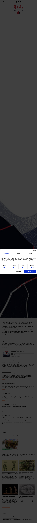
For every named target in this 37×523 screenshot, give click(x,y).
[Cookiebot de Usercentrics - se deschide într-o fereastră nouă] (31, 250)
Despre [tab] (30, 253)
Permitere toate (30, 271)
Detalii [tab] (18, 253)
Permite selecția (18, 271)
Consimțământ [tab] (6, 253)
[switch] (14, 267)
